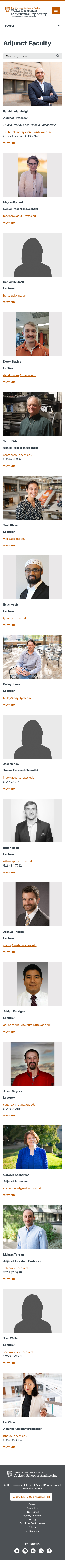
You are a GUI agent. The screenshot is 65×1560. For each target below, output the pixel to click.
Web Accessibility (32, 1488)
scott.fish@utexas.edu (17, 455)
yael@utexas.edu (14, 538)
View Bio (9, 142)
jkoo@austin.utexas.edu (18, 777)
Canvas (32, 1504)
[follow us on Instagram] (25, 1553)
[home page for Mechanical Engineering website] (26, 17)
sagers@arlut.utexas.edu (19, 1104)
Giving (32, 1519)
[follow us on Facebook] (49, 1553)
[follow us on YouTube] (33, 1553)
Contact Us (32, 1508)
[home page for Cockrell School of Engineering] (33, 1476)
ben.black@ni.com (14, 295)
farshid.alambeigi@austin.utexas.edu (27, 132)
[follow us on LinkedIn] (41, 1553)
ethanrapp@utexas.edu (18, 861)
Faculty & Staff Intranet (32, 1523)
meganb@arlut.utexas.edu (20, 216)
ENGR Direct (32, 1512)
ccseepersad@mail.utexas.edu (23, 1188)
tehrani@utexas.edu (16, 1268)
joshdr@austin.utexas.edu (20, 945)
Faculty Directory (33, 1515)
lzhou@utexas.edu (15, 1436)
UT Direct (33, 1527)
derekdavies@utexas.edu (19, 375)
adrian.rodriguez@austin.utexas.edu (26, 1025)
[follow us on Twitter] (17, 1553)
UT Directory (32, 1531)
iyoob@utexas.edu (15, 618)
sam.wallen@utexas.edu (18, 1352)
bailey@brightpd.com (17, 698)
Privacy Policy (52, 1485)
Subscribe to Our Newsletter (31, 1496)
